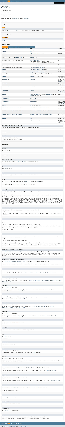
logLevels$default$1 (33, 96)
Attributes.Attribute (36, 53)
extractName (32, 73)
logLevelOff (32, 90)
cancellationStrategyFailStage (35, 65)
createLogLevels (33, 69)
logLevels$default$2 (33, 98)
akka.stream (7, 6)
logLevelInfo (32, 86)
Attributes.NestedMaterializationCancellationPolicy (12, 110)
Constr (10, 426)
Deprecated (15, 423)
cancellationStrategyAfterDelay (36, 60)
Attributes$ (7, 30)
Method (13, 426)
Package (5, 423)
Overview (2, 423)
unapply (31, 120)
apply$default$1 (33, 57)
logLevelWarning (33, 101)
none (30, 118)
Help (21, 423)
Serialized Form (4, 21)
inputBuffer (32, 76)
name (30, 105)
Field (7, 426)
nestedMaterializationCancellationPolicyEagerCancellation (41, 110)
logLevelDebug (32, 79)
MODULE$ (17, 30)
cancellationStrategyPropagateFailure (37, 67)
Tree (11, 423)
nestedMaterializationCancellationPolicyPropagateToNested (41, 114)
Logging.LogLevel (39, 69)
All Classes (2, 2)
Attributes (4, 51)
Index (18, 423)
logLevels (31, 94)
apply (31, 51)
